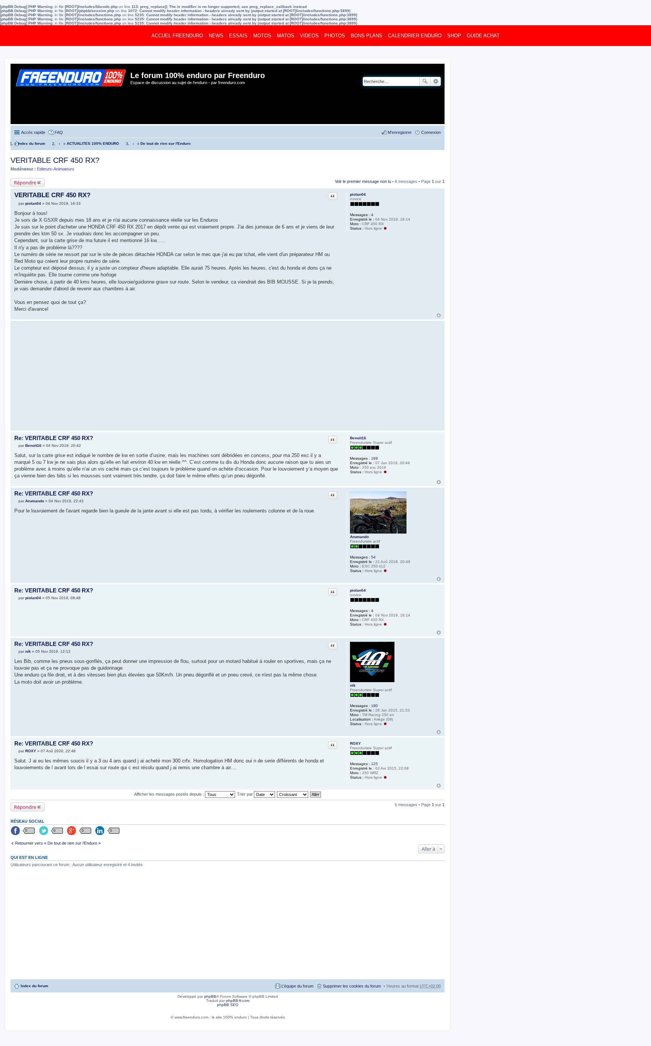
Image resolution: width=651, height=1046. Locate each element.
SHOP (454, 35)
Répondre (25, 182)
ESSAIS (238, 35)
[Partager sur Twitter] (44, 831)
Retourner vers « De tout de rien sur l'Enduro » (58, 843)
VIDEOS (309, 35)
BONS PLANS (366, 35)
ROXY (355, 743)
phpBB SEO (227, 1005)
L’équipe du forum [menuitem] (297, 986)
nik (353, 685)
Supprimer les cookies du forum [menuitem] (352, 986)
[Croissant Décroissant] (293, 794)
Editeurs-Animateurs (55, 169)
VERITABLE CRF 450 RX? (55, 160)
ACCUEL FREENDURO (177, 35)
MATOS (285, 35)
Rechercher (425, 81)
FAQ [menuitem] (59, 132)
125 (374, 764)
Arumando (359, 537)
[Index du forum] (71, 94)
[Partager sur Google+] (72, 831)
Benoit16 (358, 438)
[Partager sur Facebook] (16, 831)
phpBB (210, 996)
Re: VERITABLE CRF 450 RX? (53, 438)
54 (373, 557)
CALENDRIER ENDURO (415, 35)
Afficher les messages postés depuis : (169, 794)
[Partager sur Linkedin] (100, 831)
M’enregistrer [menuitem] (400, 132)
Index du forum (34, 986)
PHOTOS (334, 35)
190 (374, 706)
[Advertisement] (176, 375)
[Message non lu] (16, 203)
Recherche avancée (436, 81)
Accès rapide (33, 132)
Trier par (245, 794)
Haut (439, 315)
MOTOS (262, 35)
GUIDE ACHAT (483, 35)
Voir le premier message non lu (363, 181)
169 (374, 458)
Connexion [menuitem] (431, 132)
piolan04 (358, 194)
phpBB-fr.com (237, 1000)
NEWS (216, 35)
